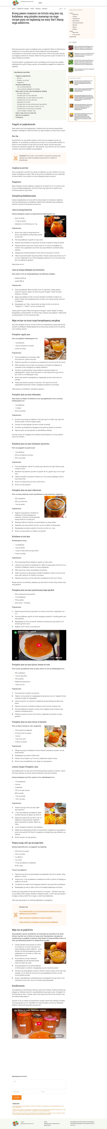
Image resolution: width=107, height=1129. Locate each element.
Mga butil (75, 25)
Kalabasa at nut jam (23, 102)
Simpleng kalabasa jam (23, 84)
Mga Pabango (76, 20)
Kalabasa (75, 29)
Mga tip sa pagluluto (22, 115)
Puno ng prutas (76, 34)
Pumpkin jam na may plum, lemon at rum (30, 106)
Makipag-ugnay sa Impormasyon (52, 1123)
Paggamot (20, 82)
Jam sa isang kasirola (24, 87)
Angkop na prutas (23, 80)
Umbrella (75, 16)
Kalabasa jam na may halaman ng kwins (30, 98)
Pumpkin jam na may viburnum (27, 100)
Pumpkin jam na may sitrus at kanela (29, 108)
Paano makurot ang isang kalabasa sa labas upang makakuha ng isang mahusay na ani (84, 90)
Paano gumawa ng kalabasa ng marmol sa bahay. (35, 918)
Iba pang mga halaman (78, 22)
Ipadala (17, 1097)
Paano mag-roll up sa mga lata (26, 113)
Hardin (71, 13)
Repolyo (75, 27)
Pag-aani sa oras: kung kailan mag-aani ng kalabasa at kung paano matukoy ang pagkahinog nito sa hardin (83, 82)
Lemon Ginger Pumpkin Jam (26, 111)
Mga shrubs (75, 32)
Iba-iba (19, 78)
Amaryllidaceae (76, 18)
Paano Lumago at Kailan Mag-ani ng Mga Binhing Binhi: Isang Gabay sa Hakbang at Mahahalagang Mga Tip (83, 48)
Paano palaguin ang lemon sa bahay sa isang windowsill (84, 69)
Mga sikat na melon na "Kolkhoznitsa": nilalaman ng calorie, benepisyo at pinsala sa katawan (84, 55)
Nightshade (75, 14)
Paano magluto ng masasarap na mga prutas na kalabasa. (38, 922)
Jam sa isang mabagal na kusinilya (28, 89)
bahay (40, 2)
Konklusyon (19, 117)
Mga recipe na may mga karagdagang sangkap (31, 91)
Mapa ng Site (47, 1125)
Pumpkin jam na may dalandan (27, 95)
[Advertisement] (39, 36)
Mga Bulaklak (73, 36)
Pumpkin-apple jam (23, 93)
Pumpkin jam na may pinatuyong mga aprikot (32, 104)
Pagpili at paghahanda (23, 76)
